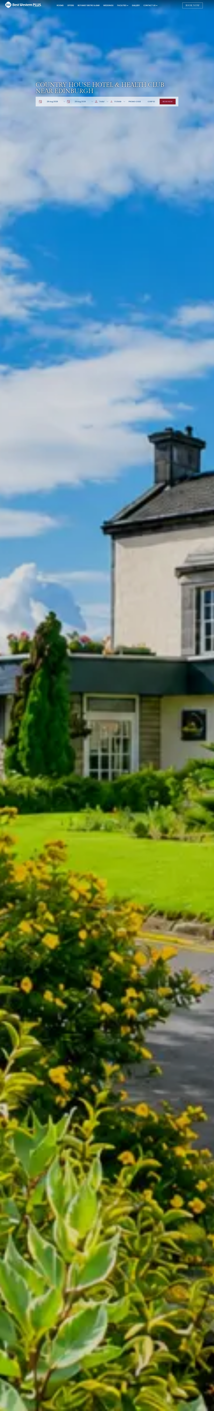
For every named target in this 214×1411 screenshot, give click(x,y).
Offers (70, 5)
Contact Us (149, 5)
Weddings (108, 5)
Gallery (136, 5)
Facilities (121, 5)
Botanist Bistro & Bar (89, 5)
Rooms (60, 5)
